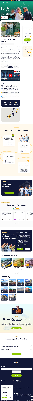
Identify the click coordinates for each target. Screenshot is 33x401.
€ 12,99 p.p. (28, 39)
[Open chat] (31, 399)
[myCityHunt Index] (5, 3)
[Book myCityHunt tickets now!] (31, 396)
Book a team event (20, 248)
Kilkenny (22, 395)
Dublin (13, 381)
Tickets (2, 381)
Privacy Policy (16, 373)
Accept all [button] (4, 397)
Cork (15, 381)
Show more (10, 67)
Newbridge (14, 388)
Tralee (18, 388)
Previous (15, 222)
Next (18, 222)
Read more (8, 389)
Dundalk (29, 394)
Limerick (20, 381)
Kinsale (21, 388)
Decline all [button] (9, 397)
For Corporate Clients (27, 42)
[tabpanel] (5, 103)
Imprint (28, 400)
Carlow (17, 395)
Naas (16, 388)
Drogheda (26, 394)
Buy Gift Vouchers (17, 328)
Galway (18, 381)
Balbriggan (28, 395)
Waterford (23, 394)
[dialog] (7, 392)
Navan (15, 395)
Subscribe (16, 375)
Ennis (19, 395)
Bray (13, 395)
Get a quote (27, 248)
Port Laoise (25, 395)
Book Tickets (10, 192)
